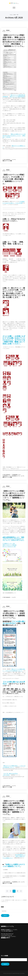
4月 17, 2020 (8, 607)
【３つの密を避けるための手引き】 (14, 622)
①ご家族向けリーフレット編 (8, 543)
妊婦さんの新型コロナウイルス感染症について (14, 865)
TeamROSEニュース (7, 475)
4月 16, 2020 (8, 797)
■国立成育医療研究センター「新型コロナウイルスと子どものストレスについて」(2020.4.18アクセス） (14, 538)
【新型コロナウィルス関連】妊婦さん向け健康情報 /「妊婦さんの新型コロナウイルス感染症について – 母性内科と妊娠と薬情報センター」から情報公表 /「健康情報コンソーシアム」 (14, 807)
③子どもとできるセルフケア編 (9, 546)
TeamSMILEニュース (15, 475)
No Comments (7, 159)
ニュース (13, 159)
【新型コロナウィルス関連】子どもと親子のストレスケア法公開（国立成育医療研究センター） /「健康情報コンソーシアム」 (14, 495)
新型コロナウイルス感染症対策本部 (17, 96)
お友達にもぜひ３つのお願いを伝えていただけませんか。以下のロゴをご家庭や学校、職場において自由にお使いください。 (14, 340)
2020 (14, 14)
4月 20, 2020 (8, 31)
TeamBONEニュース (16, 474)
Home (11, 14)
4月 (17, 14)
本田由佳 (7, 30)
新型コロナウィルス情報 (7, 160)
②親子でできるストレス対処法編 (9, 545)
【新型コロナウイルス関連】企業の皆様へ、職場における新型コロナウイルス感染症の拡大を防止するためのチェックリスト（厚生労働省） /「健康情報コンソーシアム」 (14, 40)
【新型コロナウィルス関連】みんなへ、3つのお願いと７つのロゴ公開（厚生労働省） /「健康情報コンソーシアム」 (14, 179)
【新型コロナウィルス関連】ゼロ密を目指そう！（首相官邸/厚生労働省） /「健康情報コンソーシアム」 (14, 614)
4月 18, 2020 (8, 487)
